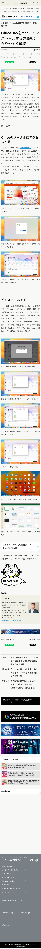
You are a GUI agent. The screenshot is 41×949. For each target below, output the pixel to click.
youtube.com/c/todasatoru (11, 620)
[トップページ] (2, 8)
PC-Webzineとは (8, 881)
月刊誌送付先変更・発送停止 (11, 888)
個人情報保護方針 (8, 866)
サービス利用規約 (8, 877)
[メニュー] (3, 3)
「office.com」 (25, 147)
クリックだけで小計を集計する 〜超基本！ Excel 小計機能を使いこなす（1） (24, 672)
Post (33, 62)
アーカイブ (5, 892)
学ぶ (7, 9)
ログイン (37, 4)
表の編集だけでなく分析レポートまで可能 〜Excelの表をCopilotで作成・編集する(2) (24, 684)
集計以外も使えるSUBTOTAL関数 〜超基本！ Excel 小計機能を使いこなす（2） (24, 661)
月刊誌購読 (6, 885)
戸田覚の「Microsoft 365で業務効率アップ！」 (26, 9)
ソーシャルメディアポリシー (11, 870)
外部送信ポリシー (8, 873)
